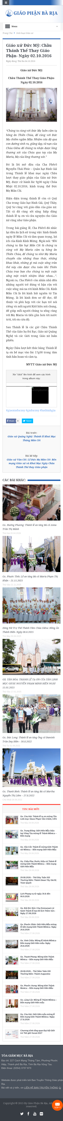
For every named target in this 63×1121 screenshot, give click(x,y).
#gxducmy (32, 410)
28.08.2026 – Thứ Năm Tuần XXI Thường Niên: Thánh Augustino (35, 972)
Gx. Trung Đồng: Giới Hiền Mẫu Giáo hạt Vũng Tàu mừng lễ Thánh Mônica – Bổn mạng (38, 833)
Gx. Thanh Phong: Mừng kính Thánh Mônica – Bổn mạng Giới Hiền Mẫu (37, 958)
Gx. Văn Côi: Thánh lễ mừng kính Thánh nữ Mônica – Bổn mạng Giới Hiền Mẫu (39, 848)
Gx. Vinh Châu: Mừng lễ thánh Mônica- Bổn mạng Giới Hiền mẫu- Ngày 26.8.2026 (38, 943)
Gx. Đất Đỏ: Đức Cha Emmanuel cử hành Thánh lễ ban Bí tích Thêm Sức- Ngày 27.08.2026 (37, 911)
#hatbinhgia (47, 410)
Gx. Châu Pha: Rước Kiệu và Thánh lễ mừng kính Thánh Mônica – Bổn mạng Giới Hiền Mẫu (38, 864)
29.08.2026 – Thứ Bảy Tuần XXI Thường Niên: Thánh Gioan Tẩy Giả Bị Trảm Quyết (38, 880)
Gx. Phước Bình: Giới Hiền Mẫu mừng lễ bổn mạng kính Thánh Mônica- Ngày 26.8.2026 (38, 927)
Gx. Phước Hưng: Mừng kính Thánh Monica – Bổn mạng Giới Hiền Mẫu (37, 987)
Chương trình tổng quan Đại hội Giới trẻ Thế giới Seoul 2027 (37, 1031)
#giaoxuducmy (15, 410)
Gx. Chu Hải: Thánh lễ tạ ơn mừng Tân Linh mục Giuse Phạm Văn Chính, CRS (38, 817)
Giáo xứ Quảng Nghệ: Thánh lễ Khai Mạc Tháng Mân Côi (32, 438)
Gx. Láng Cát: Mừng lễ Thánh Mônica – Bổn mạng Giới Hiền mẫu (38, 1001)
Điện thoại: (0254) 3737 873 (16, 1068)
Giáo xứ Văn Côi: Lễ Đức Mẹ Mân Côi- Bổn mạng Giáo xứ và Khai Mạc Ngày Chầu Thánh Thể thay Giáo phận (31, 463)
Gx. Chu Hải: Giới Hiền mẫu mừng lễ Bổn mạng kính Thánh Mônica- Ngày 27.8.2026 (37, 1017)
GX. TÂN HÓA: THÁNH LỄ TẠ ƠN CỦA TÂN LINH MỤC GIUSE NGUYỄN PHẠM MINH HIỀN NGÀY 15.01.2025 (30, 683)
